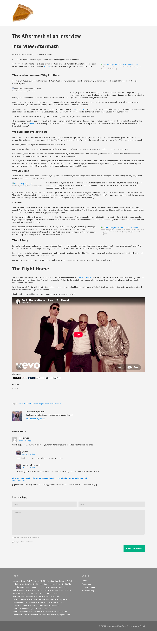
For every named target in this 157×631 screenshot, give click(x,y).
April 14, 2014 (23, 441)
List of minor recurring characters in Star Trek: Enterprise (35, 587)
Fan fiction (59, 581)
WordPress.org (88, 591)
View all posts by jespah (35, 419)
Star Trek (29, 593)
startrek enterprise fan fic (60, 599)
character (16, 581)
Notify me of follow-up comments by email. (27, 537)
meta (27, 590)
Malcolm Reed (18, 590)
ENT (28, 581)
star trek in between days (23, 608)
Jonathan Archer (54, 584)
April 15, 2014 (27, 454)
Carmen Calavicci (79, 109)
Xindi (68, 614)
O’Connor (30, 123)
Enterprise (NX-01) (38, 581)
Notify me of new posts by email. (24, 542)
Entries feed (86, 584)
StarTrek (37, 593)
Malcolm (62, 587)
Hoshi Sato (43, 584)
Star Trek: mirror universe (23, 596)
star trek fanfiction (56, 602)
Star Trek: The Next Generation (46, 596)
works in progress (58, 614)
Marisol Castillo (84, 277)
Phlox (69, 590)
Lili (63, 584)
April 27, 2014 (16, 481)
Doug (23, 581)
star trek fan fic (42, 602)
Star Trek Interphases (42, 608)
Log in (84, 581)
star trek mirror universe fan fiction (26, 611)
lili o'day (68, 584)
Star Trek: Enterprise (50, 593)
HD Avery (47, 66)
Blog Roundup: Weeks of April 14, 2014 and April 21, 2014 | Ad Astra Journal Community (50, 478)
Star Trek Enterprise (41, 599)
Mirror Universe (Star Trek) (40, 590)
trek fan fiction (56, 404)
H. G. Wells (19, 404)
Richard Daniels (19, 593)
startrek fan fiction (20, 605)
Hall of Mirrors (18, 584)
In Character (34, 404)
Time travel (17, 614)
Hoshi (35, 584)
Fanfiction (50, 581)
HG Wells (27, 404)
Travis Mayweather (30, 614)
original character (45, 404)
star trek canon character (23, 599)
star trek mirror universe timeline (54, 611)
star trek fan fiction (35, 605)
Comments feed (88, 587)
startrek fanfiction (51, 605)
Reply (29, 441)
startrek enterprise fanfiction (24, 602)
